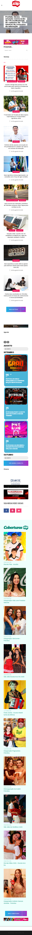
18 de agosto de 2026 (17, 270)
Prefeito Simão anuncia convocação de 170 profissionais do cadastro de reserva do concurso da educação (16, 146)
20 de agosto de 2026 (17, 151)
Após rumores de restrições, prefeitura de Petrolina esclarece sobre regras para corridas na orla (16, 205)
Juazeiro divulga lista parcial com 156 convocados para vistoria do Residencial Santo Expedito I (16, 86)
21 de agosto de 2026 (17, 91)
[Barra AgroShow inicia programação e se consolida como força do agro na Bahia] (16, 164)
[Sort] (8, 342)
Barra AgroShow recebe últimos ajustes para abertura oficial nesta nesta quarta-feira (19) (16, 265)
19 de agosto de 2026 (17, 210)
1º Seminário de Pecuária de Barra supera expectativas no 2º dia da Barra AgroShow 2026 (16, 116)
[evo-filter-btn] (5, 342)
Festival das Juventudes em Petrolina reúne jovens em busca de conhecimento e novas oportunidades (16, 295)
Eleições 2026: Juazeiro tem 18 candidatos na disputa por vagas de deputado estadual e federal (16, 235)
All (4, 62)
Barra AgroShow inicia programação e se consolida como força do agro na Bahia (16, 22)
